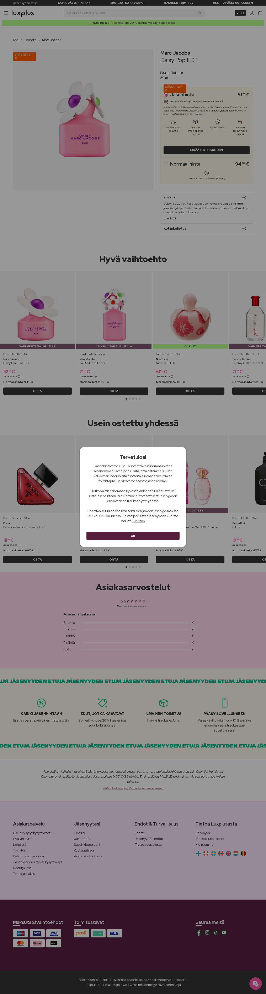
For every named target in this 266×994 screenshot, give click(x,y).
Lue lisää (138, 521)
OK (133, 536)
